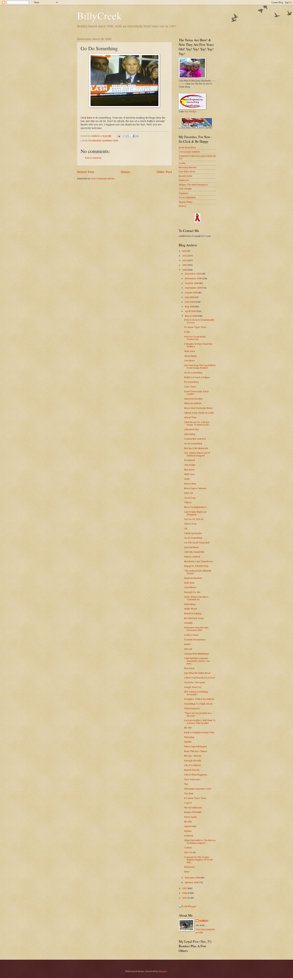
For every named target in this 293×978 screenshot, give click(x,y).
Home (125, 172)
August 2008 (191, 292)
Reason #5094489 (192, 812)
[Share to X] (131, 136)
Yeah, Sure (189, 351)
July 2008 (190, 297)
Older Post (164, 172)
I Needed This (191, 429)
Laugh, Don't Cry (192, 687)
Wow (186, 871)
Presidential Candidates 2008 (103, 140)
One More (189, 360)
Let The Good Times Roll (196, 542)
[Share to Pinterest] (137, 136)
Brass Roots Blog (187, 147)
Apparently (190, 826)
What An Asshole (192, 403)
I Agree (188, 803)
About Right (190, 356)
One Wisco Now (187, 171)
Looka (182, 163)
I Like (187, 332)
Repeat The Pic (191, 770)
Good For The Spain (194, 682)
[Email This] (124, 136)
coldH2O (203, 920)
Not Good (189, 469)
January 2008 (192, 882)
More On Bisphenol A (195, 507)
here (89, 117)
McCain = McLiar (192, 756)
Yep (186, 784)
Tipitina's (183, 193)
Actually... (189, 623)
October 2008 (192, 283)
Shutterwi (184, 180)
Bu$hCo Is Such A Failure (197, 377)
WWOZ (182, 206)
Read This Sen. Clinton (195, 751)
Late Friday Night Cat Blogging (195, 513)
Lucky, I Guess (191, 635)
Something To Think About (198, 703)
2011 (185, 255)
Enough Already (192, 760)
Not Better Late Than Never (198, 561)
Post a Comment (93, 158)
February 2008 (193, 877)
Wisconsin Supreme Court (197, 788)
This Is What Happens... (196, 774)
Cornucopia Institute (189, 151)
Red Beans (189, 867)
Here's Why (190, 483)
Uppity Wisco (185, 202)
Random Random (193, 578)
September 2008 (193, 288)
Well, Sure (189, 474)
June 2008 (190, 302)
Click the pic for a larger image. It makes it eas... (197, 423)
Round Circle (185, 176)
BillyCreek (99, 15)
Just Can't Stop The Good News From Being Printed (200, 366)
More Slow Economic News (198, 408)
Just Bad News (191, 547)
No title (188, 727)
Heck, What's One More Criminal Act (196, 598)
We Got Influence (193, 807)
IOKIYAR (188, 835)
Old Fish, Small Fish (194, 552)
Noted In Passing (192, 613)
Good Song (190, 498)
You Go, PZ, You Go (193, 519)
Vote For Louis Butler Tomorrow (195, 337)
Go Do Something (193, 372)
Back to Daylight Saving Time (199, 732)
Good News (190, 587)
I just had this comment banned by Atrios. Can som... (197, 661)
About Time (190, 417)
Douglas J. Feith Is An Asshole (199, 699)
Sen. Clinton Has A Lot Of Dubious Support (197, 454)
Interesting (190, 434)
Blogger (163, 971)
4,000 (186, 479)
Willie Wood (190, 608)
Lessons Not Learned (195, 439)
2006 (185, 893)
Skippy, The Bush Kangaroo (193, 184)
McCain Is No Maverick (196, 448)
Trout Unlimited (187, 197)
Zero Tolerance (192, 779)
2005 (185, 898)
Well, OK (188, 493)
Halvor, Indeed (192, 556)
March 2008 (191, 316)
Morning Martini (187, 167)
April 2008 (190, 311)
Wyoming (189, 737)
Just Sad (188, 649)
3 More (188, 502)
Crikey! (188, 847)
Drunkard (189, 460)
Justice (187, 644)
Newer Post (85, 172)
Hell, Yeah (189, 583)
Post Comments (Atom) (102, 178)
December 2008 (193, 273)
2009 (185, 265)
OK (185, 528)
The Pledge (190, 111)
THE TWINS (185, 189)
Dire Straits (190, 852)
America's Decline (193, 398)
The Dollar (190, 465)
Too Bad (188, 793)
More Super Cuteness (195, 488)
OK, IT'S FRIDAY (192, 765)
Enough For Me (192, 592)
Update (188, 741)
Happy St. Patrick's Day (196, 566)
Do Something (191, 382)
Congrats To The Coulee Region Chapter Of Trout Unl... (198, 860)
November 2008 (193, 278)
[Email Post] (118, 136)
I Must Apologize (193, 533)
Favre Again (190, 817)
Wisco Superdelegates (195, 746)
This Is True (190, 524)
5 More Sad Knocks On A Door (200, 677)
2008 (185, 270)
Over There (190, 386)
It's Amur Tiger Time (195, 327)
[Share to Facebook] (134, 136)
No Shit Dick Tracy (194, 618)
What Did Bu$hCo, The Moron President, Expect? (200, 841)
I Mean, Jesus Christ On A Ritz (199, 413)
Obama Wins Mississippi (196, 653)
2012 (185, 251)
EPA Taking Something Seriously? (196, 693)
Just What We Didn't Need (197, 673)
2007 (185, 888)
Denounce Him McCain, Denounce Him (196, 628)
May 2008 (190, 306)
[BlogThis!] (127, 136)
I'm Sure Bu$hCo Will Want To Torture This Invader (200, 721)
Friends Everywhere (195, 639)
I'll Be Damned (191, 708)
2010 (185, 260)
